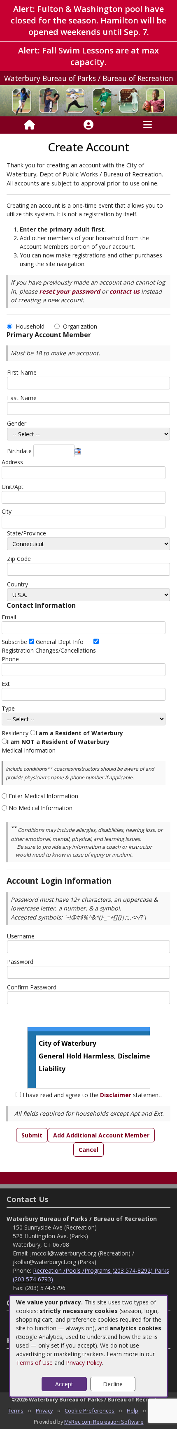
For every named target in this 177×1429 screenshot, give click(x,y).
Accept (64, 1384)
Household (32, 326)
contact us (124, 291)
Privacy (44, 1410)
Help (132, 1410)
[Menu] (147, 125)
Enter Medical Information (43, 796)
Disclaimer (115, 1095)
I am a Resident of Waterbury (79, 733)
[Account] (88, 125)
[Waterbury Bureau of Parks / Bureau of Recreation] (88, 100)
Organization (80, 326)
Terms (15, 1410)
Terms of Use (34, 1362)
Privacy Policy (84, 1362)
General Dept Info (60, 642)
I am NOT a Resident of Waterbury (58, 742)
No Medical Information (40, 808)
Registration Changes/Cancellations (49, 650)
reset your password (69, 291)
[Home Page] (29, 125)
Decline (113, 1384)
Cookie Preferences (89, 1410)
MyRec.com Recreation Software (104, 1421)
